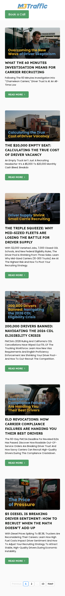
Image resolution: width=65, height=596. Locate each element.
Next (50, 583)
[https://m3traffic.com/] (33, 5)
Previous (16, 583)
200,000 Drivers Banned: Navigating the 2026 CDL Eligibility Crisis (29, 331)
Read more (15, 94)
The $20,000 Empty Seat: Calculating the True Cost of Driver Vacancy (32, 150)
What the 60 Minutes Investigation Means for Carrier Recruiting (30, 67)
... (37, 583)
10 (43, 583)
